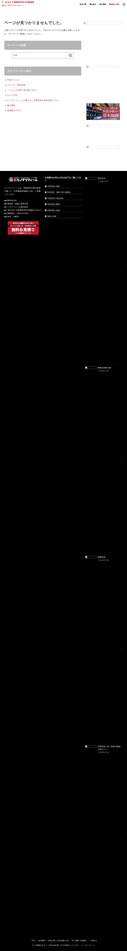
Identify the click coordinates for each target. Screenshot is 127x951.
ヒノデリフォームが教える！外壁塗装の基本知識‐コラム (33, 100)
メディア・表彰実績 (16, 85)
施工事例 (102, 4)
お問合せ (93, 940)
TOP (33, 940)
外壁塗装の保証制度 (55, 198)
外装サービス (13, 80)
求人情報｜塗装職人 (79, 940)
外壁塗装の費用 (53, 204)
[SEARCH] (124, 4)
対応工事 (83, 4)
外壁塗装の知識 (53, 210)
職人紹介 (93, 4)
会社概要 (41, 940)
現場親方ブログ (14, 110)
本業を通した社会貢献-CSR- (58, 940)
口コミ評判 (12, 95)
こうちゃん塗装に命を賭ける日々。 (23, 90)
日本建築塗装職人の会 (23, 191)
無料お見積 (51, 216)
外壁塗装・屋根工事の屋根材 (59, 192)
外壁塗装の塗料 (53, 186)
